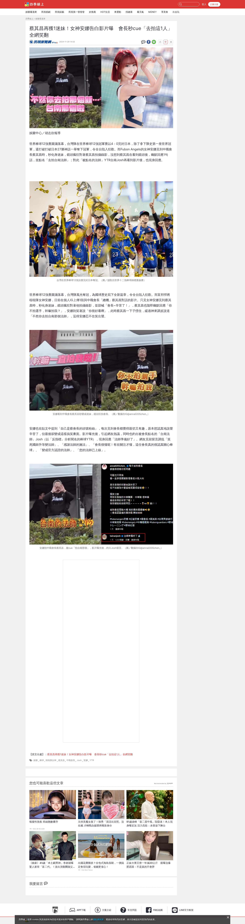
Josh (79, 760)
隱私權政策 (98, 919)
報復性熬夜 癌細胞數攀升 (43, 821)
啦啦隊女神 (51, 760)
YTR (92, 760)
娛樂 (35, 760)
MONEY (152, 11)
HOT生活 (105, 11)
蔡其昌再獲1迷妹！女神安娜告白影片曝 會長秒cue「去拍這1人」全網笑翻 (90, 754)
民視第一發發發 (77, 11)
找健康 (129, 11)
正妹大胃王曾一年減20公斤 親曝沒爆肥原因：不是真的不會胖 (148, 864)
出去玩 (176, 11)
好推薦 (92, 11)
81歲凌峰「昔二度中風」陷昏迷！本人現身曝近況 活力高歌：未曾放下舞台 (149, 823)
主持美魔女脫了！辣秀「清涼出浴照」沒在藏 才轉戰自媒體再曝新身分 (101, 823)
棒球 (42, 760)
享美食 (164, 11)
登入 (204, 4)
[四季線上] (34, 4)
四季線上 (29, 18)
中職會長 (70, 760)
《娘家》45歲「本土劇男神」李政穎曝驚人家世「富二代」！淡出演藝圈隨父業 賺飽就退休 (52, 866)
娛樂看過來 (31, 11)
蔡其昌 (61, 760)
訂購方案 (214, 4)
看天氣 (140, 11)
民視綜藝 (59, 11)
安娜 (86, 760)
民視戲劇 (45, 11)
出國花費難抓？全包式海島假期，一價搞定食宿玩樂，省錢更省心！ (101, 864)
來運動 (117, 11)
